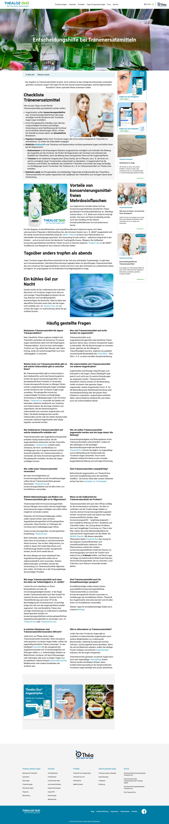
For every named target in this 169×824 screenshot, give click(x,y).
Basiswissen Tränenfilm (29, 773)
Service (115, 4)
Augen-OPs (51, 792)
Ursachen (72, 4)
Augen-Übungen (103, 777)
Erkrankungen (52, 795)
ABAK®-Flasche (77, 536)
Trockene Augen (61, 4)
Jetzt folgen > (124, 99)
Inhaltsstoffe (40, 144)
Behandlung (26, 795)
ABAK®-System (78, 784)
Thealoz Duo (94, 243)
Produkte (81, 4)
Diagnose (25, 792)
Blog (109, 4)
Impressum (114, 811)
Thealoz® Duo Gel (48, 622)
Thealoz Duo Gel (51, 306)
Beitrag (81, 609)
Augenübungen (102, 650)
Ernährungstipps (94, 709)
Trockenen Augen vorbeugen (107, 773)
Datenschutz (125, 811)
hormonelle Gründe (58, 660)
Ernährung (101, 784)
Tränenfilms (103, 354)
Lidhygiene (62, 702)
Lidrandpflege (95, 659)
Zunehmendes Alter (54, 781)
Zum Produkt (31, 705)
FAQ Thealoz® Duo (130, 792)
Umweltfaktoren (53, 773)
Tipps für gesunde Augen (96, 4)
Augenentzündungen (54, 788)
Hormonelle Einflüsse (54, 784)
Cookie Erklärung (102, 811)
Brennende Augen (27, 788)
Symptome (25, 777)
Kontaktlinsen (52, 777)
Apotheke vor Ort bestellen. (95, 481)
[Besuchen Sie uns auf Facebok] (142, 811)
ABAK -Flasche (69, 235)
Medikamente (52, 799)
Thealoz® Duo (36, 400)
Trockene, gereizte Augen (31, 769)
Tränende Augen (27, 784)
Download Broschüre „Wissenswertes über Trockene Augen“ (133, 781)
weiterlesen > (141, 178)
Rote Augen (26, 781)
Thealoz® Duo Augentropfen (82, 773)
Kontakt (134, 811)
